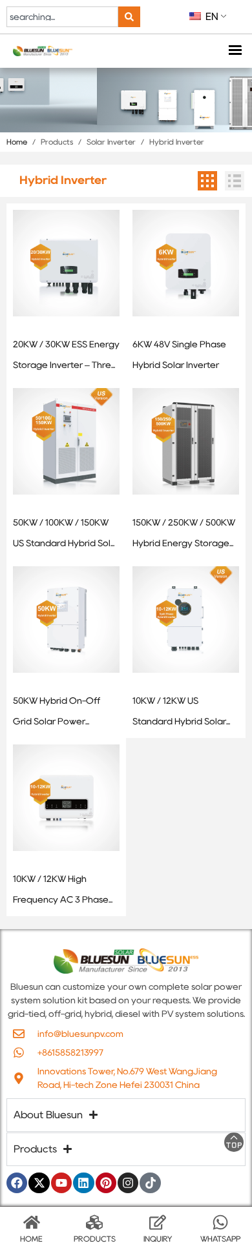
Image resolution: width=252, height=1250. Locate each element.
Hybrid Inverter (176, 141)
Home (16, 141)
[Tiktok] (150, 1183)
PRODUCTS (95, 1238)
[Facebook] (16, 1183)
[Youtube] (61, 1183)
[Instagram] (128, 1183)
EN (210, 16)
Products (57, 141)
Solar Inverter (111, 141)
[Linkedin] (83, 1183)
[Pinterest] (106, 1183)
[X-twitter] (38, 1183)
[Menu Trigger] (234, 51)
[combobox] (62, 16)
